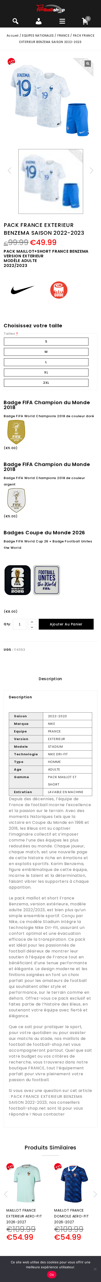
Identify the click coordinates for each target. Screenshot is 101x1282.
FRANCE (63, 35)
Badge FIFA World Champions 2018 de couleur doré (49, 416)
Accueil (13, 35)
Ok (52, 1275)
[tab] (50, 679)
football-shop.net (51, 1044)
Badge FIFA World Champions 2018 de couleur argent (44, 481)
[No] (94, 1269)
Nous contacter (48, 1114)
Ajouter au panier (66, 624)
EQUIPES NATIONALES (38, 35)
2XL (46, 382)
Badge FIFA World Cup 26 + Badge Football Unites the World (48, 544)
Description (50, 678)
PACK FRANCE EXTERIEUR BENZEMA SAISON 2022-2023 (46, 1099)
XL (46, 372)
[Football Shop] (50, 8)
